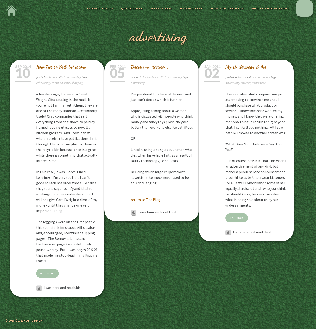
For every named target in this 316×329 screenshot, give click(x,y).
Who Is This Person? (270, 8)
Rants (51, 77)
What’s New (161, 8)
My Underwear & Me (245, 67)
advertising (43, 83)
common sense (60, 83)
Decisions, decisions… (151, 67)
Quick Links (132, 8)
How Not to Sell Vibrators (61, 67)
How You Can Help (227, 8)
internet (245, 83)
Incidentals (149, 77)
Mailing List (191, 8)
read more (47, 273)
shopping (77, 83)
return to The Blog (146, 199)
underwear (258, 83)
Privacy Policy (99, 8)
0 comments (72, 77)
